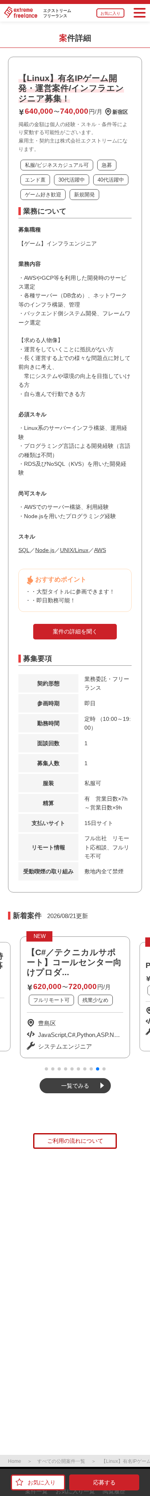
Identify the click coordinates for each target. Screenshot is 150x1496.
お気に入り (110, 13)
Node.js (44, 550)
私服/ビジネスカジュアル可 (57, 165)
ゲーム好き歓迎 (43, 195)
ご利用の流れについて (75, 1141)
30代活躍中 (71, 180)
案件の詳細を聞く (75, 631)
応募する (104, 1482)
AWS (100, 550)
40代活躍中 (111, 180)
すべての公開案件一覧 (61, 1461)
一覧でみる (75, 1085)
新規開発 (84, 195)
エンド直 (35, 180)
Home (14, 1461)
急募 (107, 165)
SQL (24, 550)
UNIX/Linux (74, 550)
